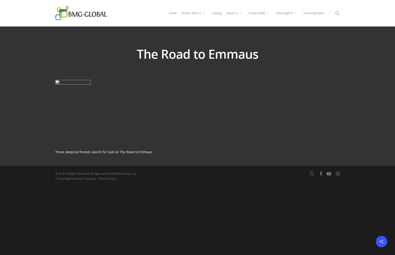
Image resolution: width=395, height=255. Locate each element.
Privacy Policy (107, 179)
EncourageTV (284, 13)
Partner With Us (191, 13)
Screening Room (313, 13)
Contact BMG (256, 13)
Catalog (217, 13)
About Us (232, 13)
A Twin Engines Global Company (76, 179)
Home (173, 13)
